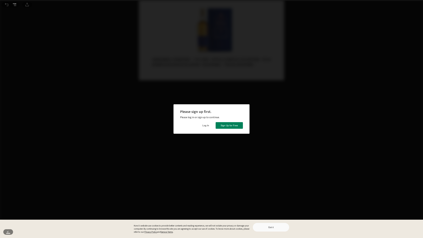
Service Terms (167, 231)
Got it (271, 227)
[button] (7, 4)
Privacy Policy (150, 231)
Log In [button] (205, 125)
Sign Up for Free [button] (229, 125)
